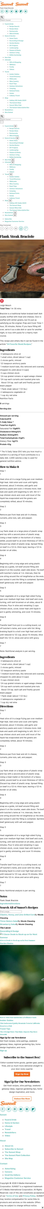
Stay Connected (5, 225)
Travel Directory (14, 76)
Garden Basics (14, 43)
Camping (12, 88)
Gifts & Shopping (15, 62)
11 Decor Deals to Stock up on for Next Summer (17, 940)
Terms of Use (12, 1196)
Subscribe (8, 219)
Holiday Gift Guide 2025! (17, 100)
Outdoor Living (14, 52)
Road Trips (13, 84)
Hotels (11, 93)
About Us (9, 1146)
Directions (15, 903)
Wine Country (14, 81)
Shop (6, 98)
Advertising (10, 1168)
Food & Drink (9, 24)
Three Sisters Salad (9, 921)
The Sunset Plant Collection (17, 1155)
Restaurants (13, 31)
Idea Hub (8, 57)
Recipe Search (14, 26)
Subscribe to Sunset (14, 1149)
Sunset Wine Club (15, 105)
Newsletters (9, 110)
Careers (8, 1172)
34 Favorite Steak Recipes (19, 344)
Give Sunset (9, 112)
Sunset (3, 1114)
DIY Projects (13, 45)
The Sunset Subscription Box (19, 107)
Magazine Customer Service (14, 221)
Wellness (12, 64)
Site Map (9, 1158)
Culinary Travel (14, 95)
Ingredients (5, 903)
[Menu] (1, 1)
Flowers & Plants (15, 50)
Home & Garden (10, 36)
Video (7, 1135)
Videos (11, 69)
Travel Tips (5, 1029)
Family (11, 67)
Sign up (3, 1050)
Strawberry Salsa (8, 924)
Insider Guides (14, 74)
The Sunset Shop (15, 103)
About (3, 1140)
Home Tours (13, 38)
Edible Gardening (15, 55)
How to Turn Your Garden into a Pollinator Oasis (18, 1017)
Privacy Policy (29, 1196)
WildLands (13, 79)
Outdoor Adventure (16, 86)
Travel (7, 72)
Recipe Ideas (13, 29)
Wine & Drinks (14, 33)
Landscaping (13, 48)
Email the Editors (12, 1175)
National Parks (14, 91)
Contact (3, 1163)
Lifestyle (8, 60)
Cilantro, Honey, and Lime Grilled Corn (17, 914)
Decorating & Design (16, 41)
